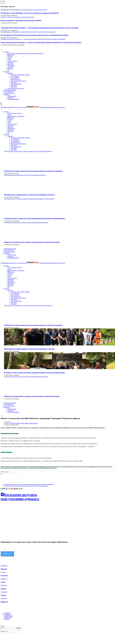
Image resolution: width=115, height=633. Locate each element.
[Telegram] (1, 105)
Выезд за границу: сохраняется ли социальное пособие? (21, 20)
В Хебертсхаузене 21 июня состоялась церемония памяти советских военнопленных (34, 218)
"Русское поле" (5, 471)
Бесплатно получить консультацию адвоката (20, 497)
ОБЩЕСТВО (8, 617)
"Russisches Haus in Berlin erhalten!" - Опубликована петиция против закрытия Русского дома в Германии (39, 28)
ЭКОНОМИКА (8, 616)
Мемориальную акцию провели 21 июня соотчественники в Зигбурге (29, 195)
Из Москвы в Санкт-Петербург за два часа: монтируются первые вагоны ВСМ (30, 13)
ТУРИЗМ (6, 619)
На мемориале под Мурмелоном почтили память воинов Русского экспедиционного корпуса (35, 35)
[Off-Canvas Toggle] (1, 3)
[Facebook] (1, 103)
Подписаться (7, 554)
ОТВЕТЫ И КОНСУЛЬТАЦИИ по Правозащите (24, 423)
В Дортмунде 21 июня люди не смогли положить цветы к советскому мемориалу (33, 171)
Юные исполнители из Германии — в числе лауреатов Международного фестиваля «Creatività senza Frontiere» (41, 42)
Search (2, 626)
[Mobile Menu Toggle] (1, 49)
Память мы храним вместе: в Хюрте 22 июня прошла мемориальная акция (31, 242)
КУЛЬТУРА (7, 614)
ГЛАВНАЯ (7, 613)
